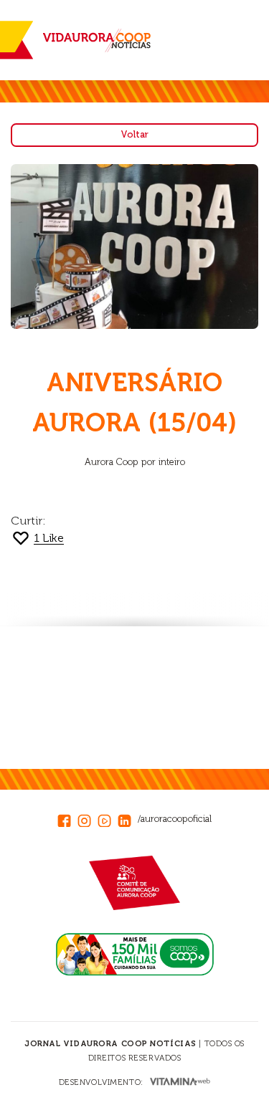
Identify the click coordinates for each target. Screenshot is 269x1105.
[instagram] (87, 818)
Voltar (134, 134)
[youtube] (108, 818)
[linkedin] (128, 818)
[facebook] (67, 818)
